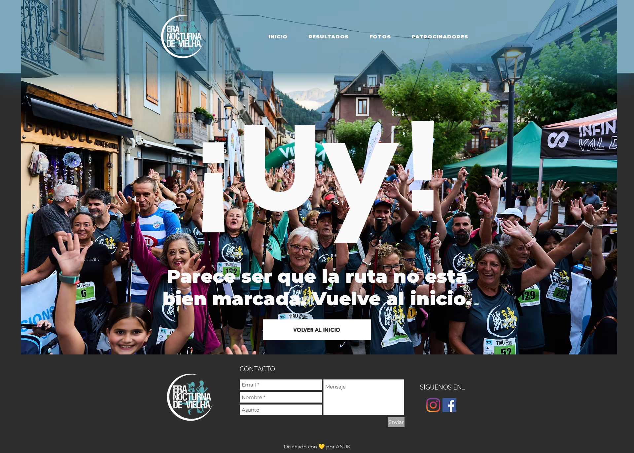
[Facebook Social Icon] (449, 405)
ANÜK (343, 446)
